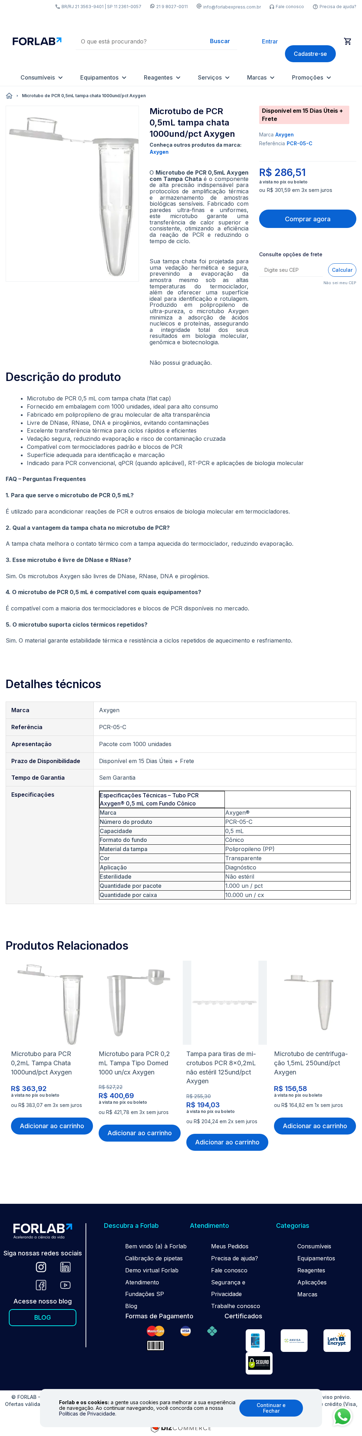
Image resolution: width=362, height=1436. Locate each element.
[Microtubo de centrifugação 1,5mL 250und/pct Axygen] (312, 1004)
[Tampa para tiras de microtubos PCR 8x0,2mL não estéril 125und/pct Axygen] (225, 1004)
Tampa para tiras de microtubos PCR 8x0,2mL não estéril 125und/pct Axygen (221, 1067)
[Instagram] (41, 1268)
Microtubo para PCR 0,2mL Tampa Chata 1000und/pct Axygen (41, 1063)
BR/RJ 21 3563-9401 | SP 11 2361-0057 (101, 6)
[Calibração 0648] (255, 1342)
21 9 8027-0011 (172, 6)
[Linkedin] (65, 1268)
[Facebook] (41, 1286)
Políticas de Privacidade (87, 1414)
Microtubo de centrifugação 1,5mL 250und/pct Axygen (311, 1063)
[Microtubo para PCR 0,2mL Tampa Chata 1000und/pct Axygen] (49, 1004)
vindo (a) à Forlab (163, 1246)
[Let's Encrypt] (337, 1342)
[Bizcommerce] (181, 1427)
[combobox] (156, 41)
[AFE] (294, 1342)
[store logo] (37, 41)
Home (9, 96)
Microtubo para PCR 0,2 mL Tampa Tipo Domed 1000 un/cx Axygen (134, 1063)
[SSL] (259, 1364)
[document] (181, 1408)
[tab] (63, 377)
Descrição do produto (63, 377)
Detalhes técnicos (53, 684)
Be (128, 1246)
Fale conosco (290, 6)
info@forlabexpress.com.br (232, 7)
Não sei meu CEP (339, 282)
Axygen (284, 134)
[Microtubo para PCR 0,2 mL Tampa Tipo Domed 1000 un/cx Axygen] (137, 1004)
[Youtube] (65, 1286)
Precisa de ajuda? (338, 6)
